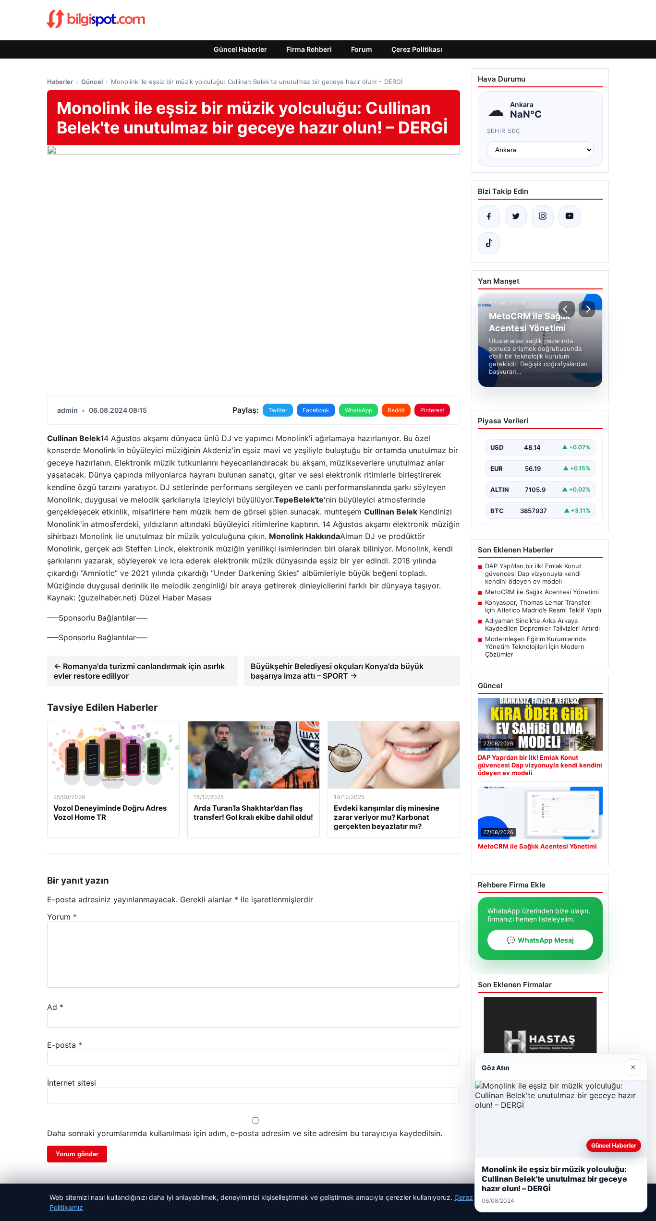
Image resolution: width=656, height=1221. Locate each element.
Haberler (60, 81)
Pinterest (432, 410)
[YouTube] (570, 216)
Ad (55, 1007)
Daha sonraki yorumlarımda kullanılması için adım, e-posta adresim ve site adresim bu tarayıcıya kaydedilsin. (244, 1133)
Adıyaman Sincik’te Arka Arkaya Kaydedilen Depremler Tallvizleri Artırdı (542, 624)
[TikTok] (489, 243)
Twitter (277, 410)
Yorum (62, 917)
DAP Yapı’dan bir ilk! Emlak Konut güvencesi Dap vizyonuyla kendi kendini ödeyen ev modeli (533, 573)
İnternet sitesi (71, 1083)
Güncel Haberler (240, 49)
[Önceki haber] (567, 309)
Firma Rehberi (309, 49)
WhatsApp (358, 410)
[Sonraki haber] (587, 309)
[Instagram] (543, 216)
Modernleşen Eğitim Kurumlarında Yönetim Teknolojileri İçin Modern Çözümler (535, 646)
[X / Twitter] (516, 216)
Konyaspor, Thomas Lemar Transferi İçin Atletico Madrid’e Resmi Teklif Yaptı (543, 606)
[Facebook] (489, 216)
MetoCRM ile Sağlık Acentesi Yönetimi (542, 592)
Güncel (92, 81)
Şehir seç (504, 130)
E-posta (64, 1045)
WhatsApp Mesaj (540, 940)
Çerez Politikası (416, 49)
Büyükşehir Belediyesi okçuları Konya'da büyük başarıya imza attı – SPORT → (337, 671)
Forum (361, 49)
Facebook (316, 410)
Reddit (396, 410)
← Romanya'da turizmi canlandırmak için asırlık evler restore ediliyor (139, 671)
